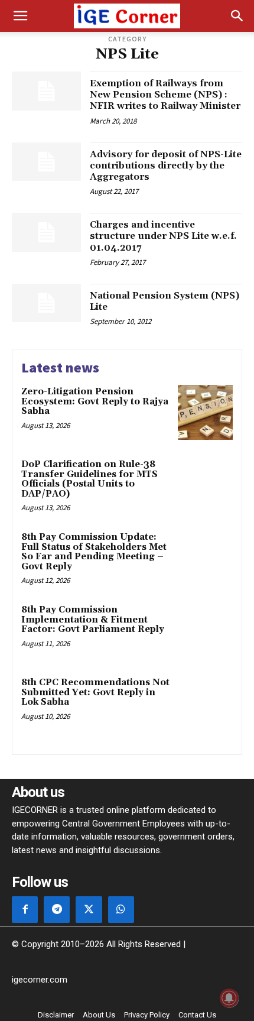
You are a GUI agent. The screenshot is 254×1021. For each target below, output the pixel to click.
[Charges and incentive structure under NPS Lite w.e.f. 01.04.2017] (46, 232)
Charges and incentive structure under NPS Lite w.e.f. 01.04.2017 (163, 236)
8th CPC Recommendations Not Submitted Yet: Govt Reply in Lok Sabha (95, 692)
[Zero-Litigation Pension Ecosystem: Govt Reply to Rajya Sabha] (205, 412)
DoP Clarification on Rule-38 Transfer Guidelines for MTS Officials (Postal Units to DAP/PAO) (89, 479)
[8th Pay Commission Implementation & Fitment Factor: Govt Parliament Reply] (205, 630)
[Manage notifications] (229, 997)
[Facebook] (25, 909)
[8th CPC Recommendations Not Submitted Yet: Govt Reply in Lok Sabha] (205, 703)
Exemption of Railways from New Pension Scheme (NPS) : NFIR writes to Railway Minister (165, 94)
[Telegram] (57, 909)
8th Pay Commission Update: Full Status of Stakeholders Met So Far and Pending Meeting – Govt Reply (94, 551)
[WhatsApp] (121, 909)
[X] (89, 909)
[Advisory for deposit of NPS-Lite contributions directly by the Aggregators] (46, 161)
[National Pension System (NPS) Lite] (46, 303)
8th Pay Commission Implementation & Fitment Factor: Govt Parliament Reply (92, 619)
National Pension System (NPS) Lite (164, 301)
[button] (20, 16)
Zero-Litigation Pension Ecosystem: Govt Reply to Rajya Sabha (94, 401)
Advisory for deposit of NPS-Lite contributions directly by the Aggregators (166, 165)
